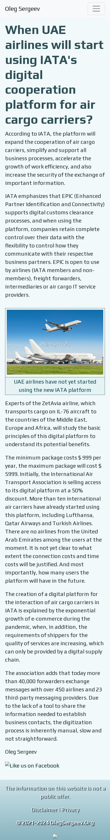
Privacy (70, 809)
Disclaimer (44, 809)
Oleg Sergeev (22, 8)
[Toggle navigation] (96, 9)
